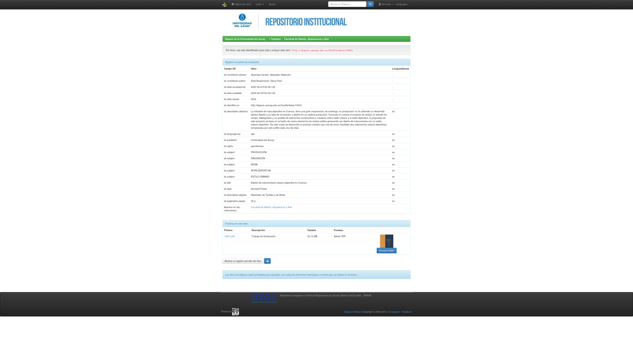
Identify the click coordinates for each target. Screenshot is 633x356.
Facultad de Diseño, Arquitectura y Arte (306, 39)
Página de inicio (242, 4)
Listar (259, 4)
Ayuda (272, 4)
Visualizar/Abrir (386, 250)
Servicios (386, 4)
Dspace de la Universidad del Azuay (245, 39)
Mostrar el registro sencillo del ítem (243, 261)
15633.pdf (229, 236)
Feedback (407, 311)
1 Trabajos (275, 39)
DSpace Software (353, 311)
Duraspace (394, 311)
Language (401, 4)
